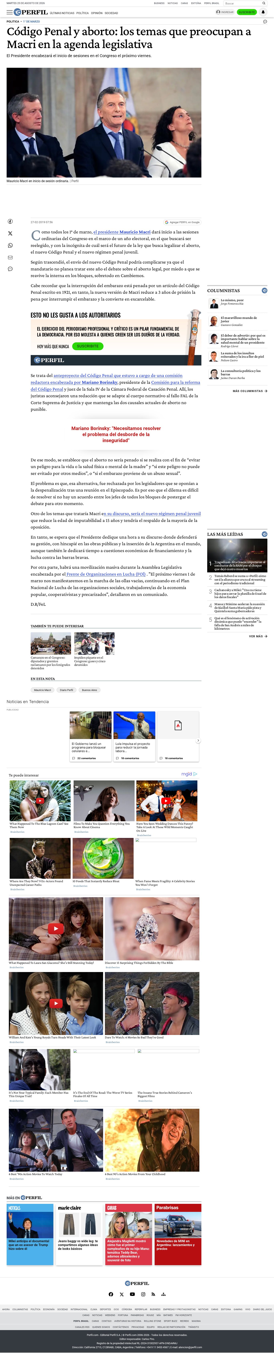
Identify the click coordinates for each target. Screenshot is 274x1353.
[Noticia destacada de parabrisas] (178, 1209)
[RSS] (153, 1294)
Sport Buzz (170, 1321)
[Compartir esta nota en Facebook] (10, 221)
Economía (49, 1309)
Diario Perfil (66, 690)
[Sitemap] (163, 1295)
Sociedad (111, 13)
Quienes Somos (101, 1327)
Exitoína (196, 3)
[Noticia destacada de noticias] (30, 1209)
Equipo (151, 1327)
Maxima (196, 1321)
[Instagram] (143, 1294)
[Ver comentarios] (264, 22)
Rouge (150, 1315)
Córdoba (127, 1309)
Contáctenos (121, 1327)
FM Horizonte (184, 1315)
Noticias (173, 3)
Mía (159, 1315)
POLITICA (13, 21)
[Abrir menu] (10, 12)
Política (82, 13)
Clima (93, 1309)
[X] (122, 1294)
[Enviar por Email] (10, 257)
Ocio (116, 1309)
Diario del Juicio (262, 1309)
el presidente (106, 231)
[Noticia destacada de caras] (128, 1209)
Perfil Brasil (211, 3)
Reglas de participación (171, 1327)
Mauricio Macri (135, 231)
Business (159, 3)
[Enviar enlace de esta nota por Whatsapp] (10, 245)
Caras (184, 3)
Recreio (184, 1321)
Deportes (105, 1309)
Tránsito (193, 1327)
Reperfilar (141, 1309)
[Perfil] (31, 1198)
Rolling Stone (152, 1321)
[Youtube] (132, 1294)
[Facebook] (111, 1294)
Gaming (238, 1309)
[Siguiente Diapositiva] (198, 740)
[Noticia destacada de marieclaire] (79, 1209)
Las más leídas (225, 534)
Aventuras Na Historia (127, 1321)
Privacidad (138, 1327)
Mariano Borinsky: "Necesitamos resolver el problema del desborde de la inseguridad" (116, 434)
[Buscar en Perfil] (264, 3)
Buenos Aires (89, 690)
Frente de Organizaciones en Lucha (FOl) (106, 574)
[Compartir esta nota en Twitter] (10, 233)
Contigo (107, 1321)
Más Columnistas (248, 390)
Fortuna (123, 1315)
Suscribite (247, 12)
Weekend (110, 1315)
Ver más (256, 636)
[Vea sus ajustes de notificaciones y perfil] (263, 12)
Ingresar (227, 12)
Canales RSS (82, 1327)
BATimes (168, 1315)
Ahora (6, 1309)
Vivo (247, 1309)
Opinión (96, 13)
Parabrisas (137, 1315)
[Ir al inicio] (31, 12)
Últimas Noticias (62, 13)
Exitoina (226, 1309)
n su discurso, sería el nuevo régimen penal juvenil (152, 513)
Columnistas (223, 290)
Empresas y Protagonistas (179, 1309)
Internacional (79, 1309)
